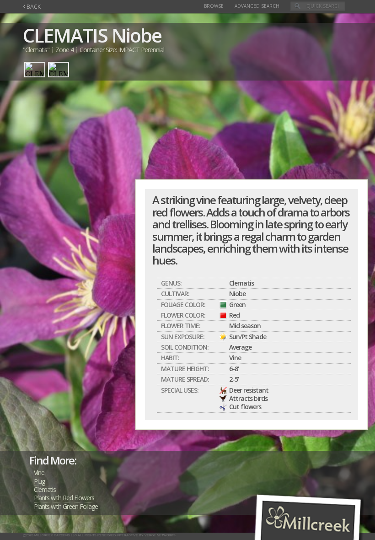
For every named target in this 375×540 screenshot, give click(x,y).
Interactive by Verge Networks (146, 535)
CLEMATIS (65, 35)
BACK (32, 7)
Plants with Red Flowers (64, 497)
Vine (39, 472)
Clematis (45, 489)
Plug (39, 481)
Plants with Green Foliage (66, 506)
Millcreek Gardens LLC (55, 535)
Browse (214, 6)
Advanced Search (257, 6)
